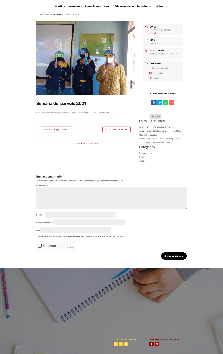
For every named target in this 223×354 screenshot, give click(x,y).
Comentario (42, 186)
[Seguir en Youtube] (126, 344)
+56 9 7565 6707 (130, 311)
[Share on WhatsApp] (165, 102)
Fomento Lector (159, 73)
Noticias (159, 6)
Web (38, 230)
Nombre (40, 215)
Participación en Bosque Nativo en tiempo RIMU (159, 139)
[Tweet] (159, 102)
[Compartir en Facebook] (154, 102)
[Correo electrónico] (171, 102)
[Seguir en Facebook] (116, 344)
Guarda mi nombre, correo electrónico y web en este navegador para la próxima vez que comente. (81, 236)
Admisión (59, 6)
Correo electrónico (45, 223)
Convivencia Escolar (160, 68)
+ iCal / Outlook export (116, 129)
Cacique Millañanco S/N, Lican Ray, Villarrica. (143, 296)
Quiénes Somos (92, 6)
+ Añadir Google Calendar (56, 129)
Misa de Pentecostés (148, 135)
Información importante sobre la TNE (154, 127)
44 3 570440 (129, 303)
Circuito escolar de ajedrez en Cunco (154, 143)
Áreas (106, 6)
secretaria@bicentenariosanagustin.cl (140, 318)
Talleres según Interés (124, 6)
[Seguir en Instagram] (121, 344)
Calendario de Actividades (54, 14)
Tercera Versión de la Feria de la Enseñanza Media (160, 131)
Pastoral (156, 78)
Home (41, 14)
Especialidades (144, 6)
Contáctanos (74, 6)
